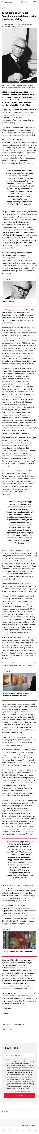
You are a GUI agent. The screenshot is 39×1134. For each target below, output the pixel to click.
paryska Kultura (7, 1029)
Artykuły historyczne (18, 26)
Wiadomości (6, 26)
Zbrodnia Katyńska (19, 1024)
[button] (36, 1112)
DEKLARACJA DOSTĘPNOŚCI (29, 1125)
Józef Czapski (6, 1024)
